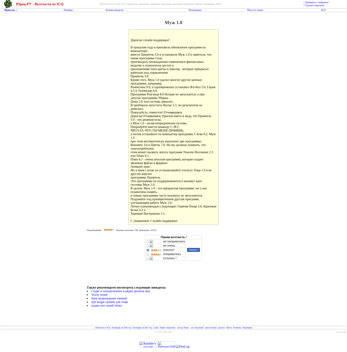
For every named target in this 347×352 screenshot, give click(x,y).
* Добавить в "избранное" (316, 2)
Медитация (247, 327)
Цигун (229, 327)
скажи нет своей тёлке (106, 305)
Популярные (195, 10)
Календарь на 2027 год (142, 327)
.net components (197, 327)
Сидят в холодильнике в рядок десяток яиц (120, 291)
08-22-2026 (341, 332)
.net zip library (183, 327)
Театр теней (99, 294)
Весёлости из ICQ (102, 327)
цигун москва (210, 327)
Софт (156, 327)
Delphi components (167, 327)
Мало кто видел (255, 10)
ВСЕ (323, 10)
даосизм (221, 327)
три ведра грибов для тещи (109, 302)
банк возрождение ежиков (109, 298)
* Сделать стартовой (313, 5)
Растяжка (237, 327)
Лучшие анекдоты (114, 10)
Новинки (68, 10)
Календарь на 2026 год (121, 327)
